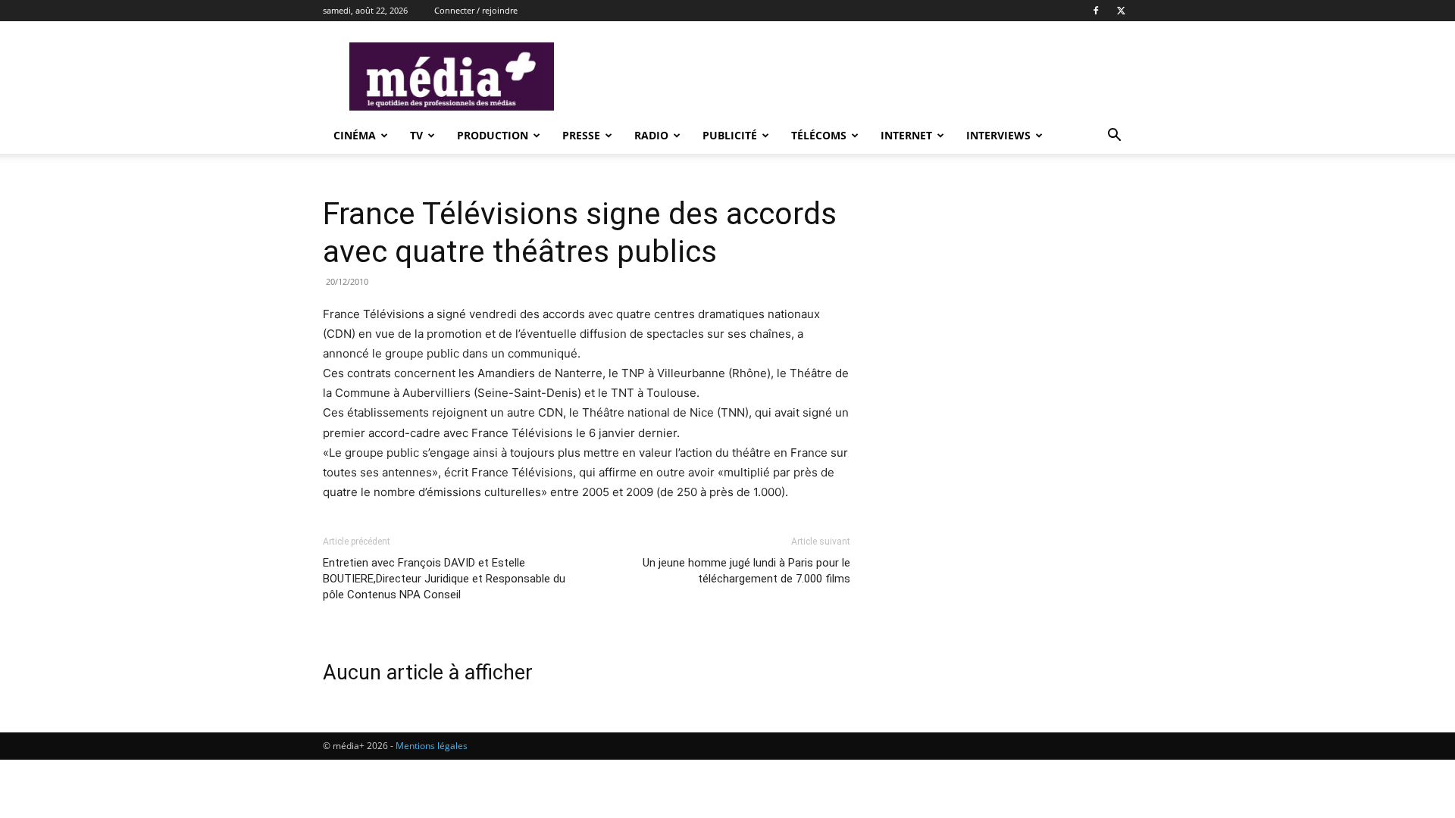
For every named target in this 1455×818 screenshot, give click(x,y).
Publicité (729, 135)
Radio (651, 135)
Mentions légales (432, 745)
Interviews (998, 135)
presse (581, 135)
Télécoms (818, 135)
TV (416, 135)
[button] (1114, 137)
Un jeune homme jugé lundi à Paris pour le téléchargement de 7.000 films (746, 570)
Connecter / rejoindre (476, 10)
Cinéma (354, 135)
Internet (906, 135)
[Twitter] (1120, 10)
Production (492, 135)
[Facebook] (1095, 10)
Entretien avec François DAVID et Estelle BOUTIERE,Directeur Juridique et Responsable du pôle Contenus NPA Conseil (444, 578)
